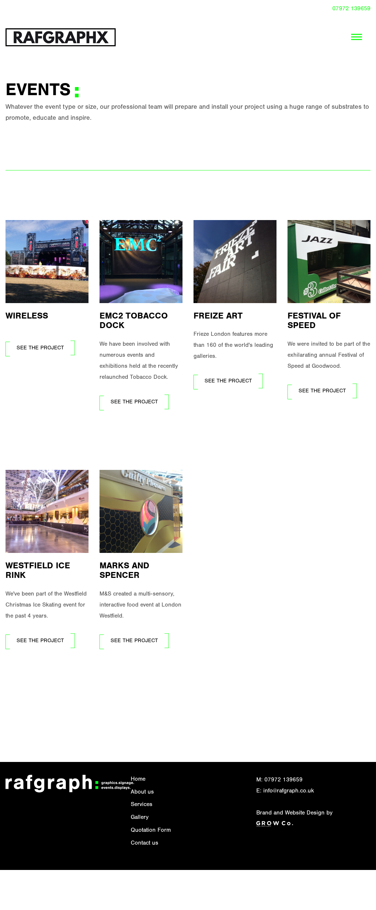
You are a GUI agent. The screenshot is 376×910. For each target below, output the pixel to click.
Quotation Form (151, 831)
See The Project (40, 348)
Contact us (144, 843)
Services (141, 805)
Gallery (140, 818)
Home (138, 780)
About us (142, 792)
